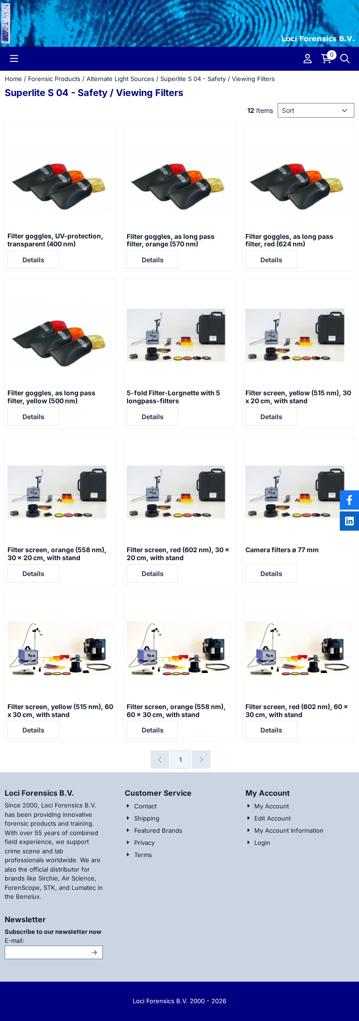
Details (33, 260)
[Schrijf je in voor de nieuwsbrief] (94, 953)
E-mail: (54, 940)
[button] (14, 58)
